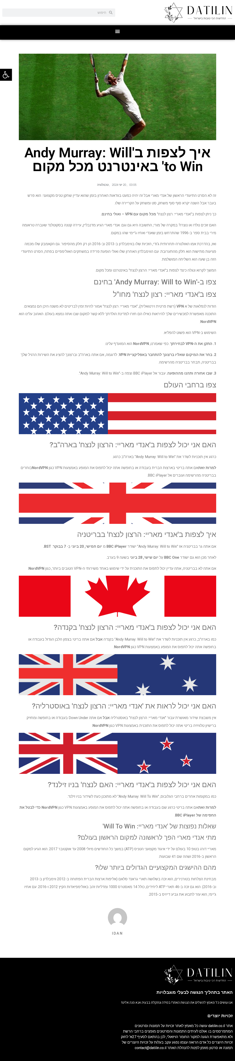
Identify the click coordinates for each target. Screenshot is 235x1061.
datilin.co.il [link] (216, 1026)
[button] (117, 31)
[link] (6, 75)
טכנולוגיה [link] (103, 184)
